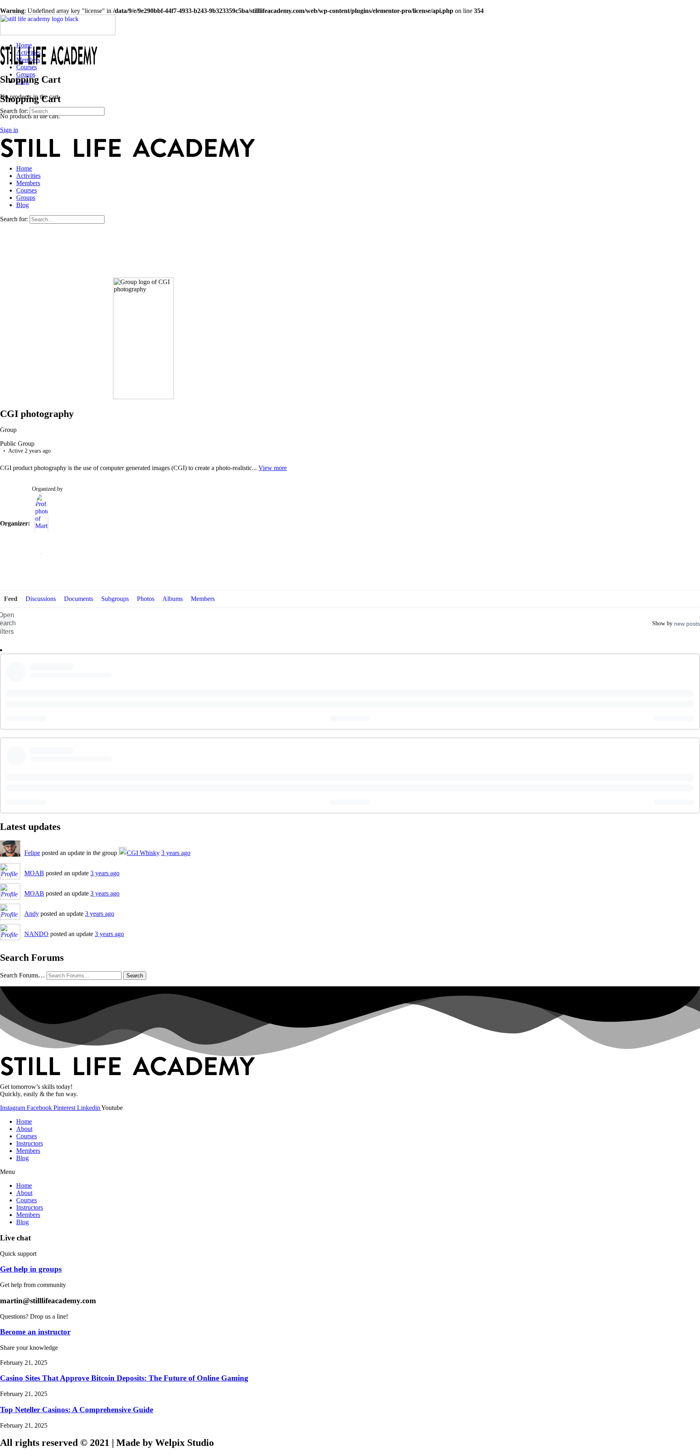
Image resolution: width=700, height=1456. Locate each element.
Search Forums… (22, 975)
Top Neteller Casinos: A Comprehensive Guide (76, 1409)
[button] (350, 1172)
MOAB (34, 873)
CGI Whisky (143, 852)
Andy (31, 913)
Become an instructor (35, 1332)
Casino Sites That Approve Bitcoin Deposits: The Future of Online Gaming (124, 1378)
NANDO (36, 933)
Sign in (9, 129)
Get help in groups (31, 1269)
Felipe (32, 852)
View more (272, 467)
